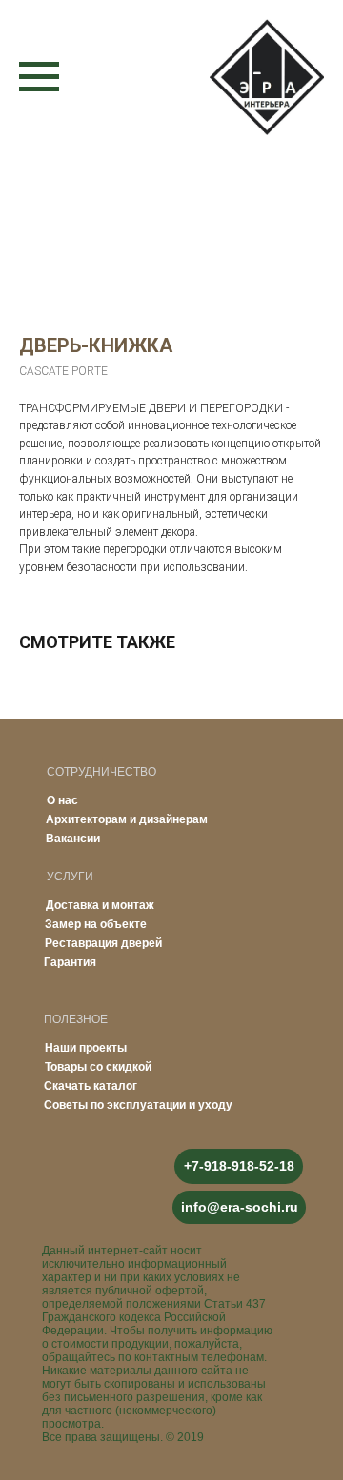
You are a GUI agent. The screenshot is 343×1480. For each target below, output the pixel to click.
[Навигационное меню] (39, 77)
